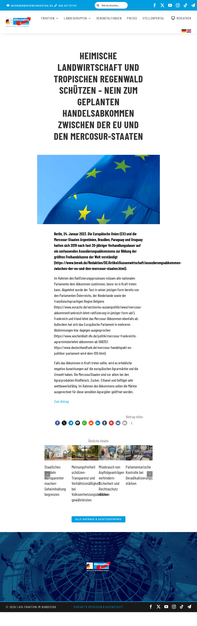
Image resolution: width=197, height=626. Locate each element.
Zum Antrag (61, 401)
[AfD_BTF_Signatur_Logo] (18, 19)
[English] (189, 30)
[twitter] (162, 5)
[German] (184, 30)
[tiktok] (185, 5)
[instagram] (178, 5)
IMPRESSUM (95, 607)
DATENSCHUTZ (114, 607)
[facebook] (155, 5)
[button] (57, 423)
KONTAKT (79, 607)
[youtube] (170, 5)
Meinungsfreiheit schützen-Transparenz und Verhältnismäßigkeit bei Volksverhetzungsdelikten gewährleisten (90, 483)
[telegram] (193, 5)
